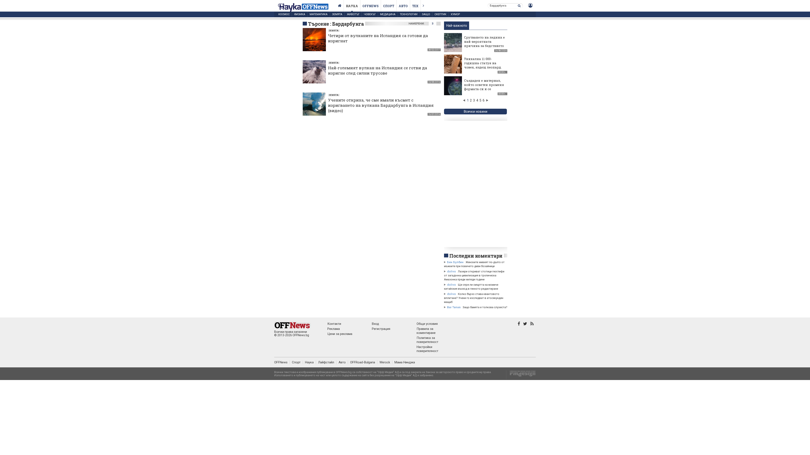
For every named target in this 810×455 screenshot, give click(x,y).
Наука (352, 6)
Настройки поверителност (427, 349)
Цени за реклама (339, 334)
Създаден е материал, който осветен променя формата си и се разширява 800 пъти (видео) (484, 88)
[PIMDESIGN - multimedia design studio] (521, 375)
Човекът (370, 14)
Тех (415, 6)
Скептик (440, 14)
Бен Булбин (455, 262)
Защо (426, 14)
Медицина (388, 14)
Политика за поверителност (427, 340)
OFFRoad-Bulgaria (362, 362)
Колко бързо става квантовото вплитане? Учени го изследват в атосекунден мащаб (473, 298)
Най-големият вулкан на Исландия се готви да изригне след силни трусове (377, 70)
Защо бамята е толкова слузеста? (485, 307)
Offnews (370, 6)
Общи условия (427, 324)
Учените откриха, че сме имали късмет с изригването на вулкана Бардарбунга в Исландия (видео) (381, 105)
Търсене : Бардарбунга (336, 24)
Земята (337, 14)
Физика (299, 14)
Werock (384, 362)
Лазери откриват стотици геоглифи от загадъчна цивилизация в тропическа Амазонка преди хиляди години (474, 275)
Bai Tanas (454, 307)
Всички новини (475, 112)
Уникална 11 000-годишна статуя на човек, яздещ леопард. (483, 63)
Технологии (408, 14)
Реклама (333, 329)
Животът (353, 14)
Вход (375, 324)
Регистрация (381, 329)
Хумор (455, 14)
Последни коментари (475, 256)
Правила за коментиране (426, 331)
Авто (403, 6)
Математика (319, 14)
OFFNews (281, 362)
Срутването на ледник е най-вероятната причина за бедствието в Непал (484, 43)
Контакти (334, 324)
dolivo (451, 271)
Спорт (388, 6)
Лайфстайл (326, 362)
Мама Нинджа (404, 362)
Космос (284, 14)
